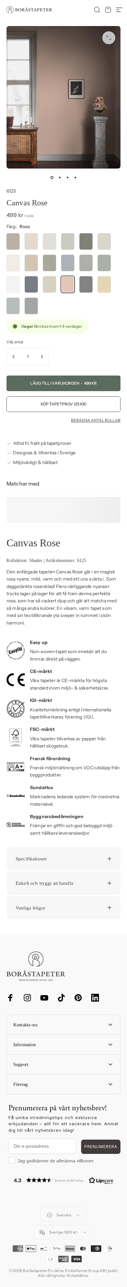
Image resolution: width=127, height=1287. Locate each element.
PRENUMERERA (100, 1146)
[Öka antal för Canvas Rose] (42, 357)
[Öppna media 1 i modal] (108, 37)
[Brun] (13, 241)
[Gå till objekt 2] (60, 178)
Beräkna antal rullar (95, 420)
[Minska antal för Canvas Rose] (14, 357)
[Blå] (67, 263)
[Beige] (31, 241)
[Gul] (104, 284)
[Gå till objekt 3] (67, 178)
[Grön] (67, 241)
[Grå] (49, 241)
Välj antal (15, 341)
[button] (63, 1180)
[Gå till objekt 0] (52, 178)
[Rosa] (67, 284)
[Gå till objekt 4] (75, 178)
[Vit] (13, 263)
